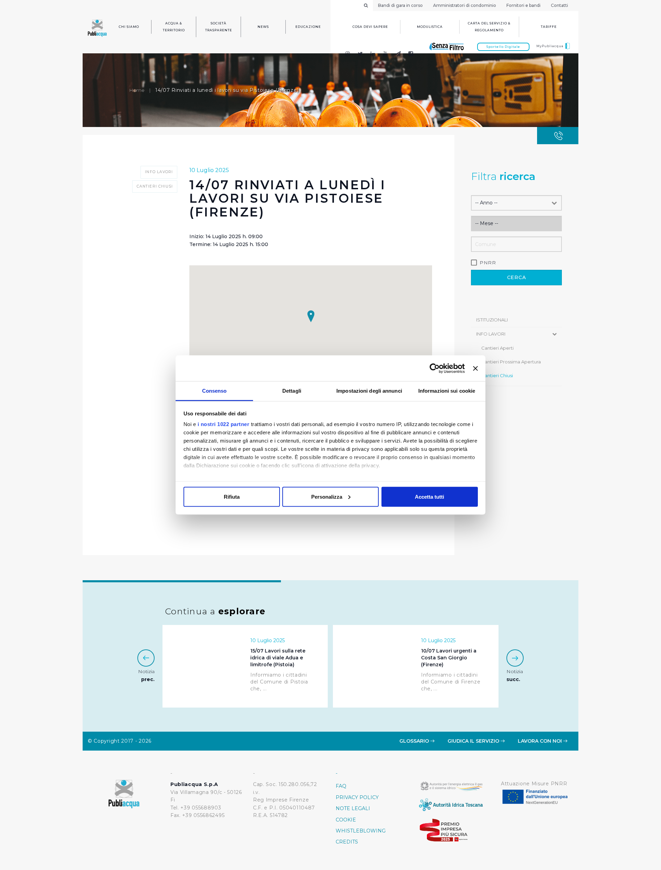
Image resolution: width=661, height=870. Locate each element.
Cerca (516, 277)
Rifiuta (232, 496)
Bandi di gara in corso (400, 5)
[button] (310, 316)
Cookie (346, 820)
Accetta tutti (429, 496)
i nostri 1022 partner (224, 424)
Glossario (414, 741)
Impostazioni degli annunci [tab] (369, 391)
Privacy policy (357, 797)
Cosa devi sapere (370, 27)
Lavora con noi (540, 741)
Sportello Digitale (503, 47)
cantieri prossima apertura (511, 361)
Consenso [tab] (214, 391)
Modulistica (430, 27)
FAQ (341, 786)
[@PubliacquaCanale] (398, 54)
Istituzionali (492, 319)
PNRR (488, 262)
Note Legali (353, 808)
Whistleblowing (361, 831)
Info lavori (490, 334)
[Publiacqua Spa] (373, 54)
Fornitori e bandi (523, 5)
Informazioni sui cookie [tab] (446, 391)
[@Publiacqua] (347, 54)
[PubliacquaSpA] (414, 54)
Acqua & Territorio (174, 26)
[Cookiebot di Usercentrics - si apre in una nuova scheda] (435, 368)
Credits (347, 842)
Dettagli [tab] (291, 391)
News (263, 27)
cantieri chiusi (497, 375)
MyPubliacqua (550, 46)
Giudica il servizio (474, 741)
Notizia (146, 675)
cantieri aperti (497, 348)
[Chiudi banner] (475, 368)
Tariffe (549, 27)
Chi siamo (129, 27)
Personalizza (326, 496)
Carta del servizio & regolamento (489, 26)
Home (137, 90)
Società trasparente (218, 26)
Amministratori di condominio (464, 5)
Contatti (559, 5)
